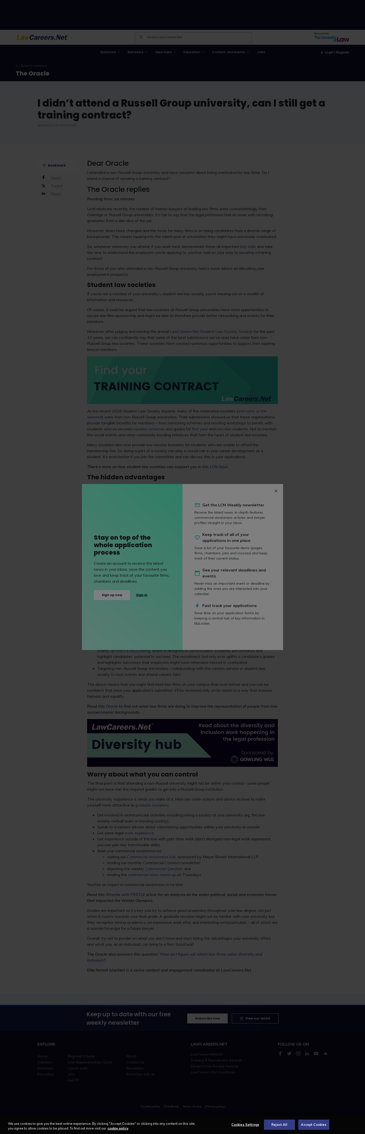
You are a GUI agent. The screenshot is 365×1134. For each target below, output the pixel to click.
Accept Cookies (313, 1125)
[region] (182, 1125)
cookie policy (118, 1129)
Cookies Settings (245, 1125)
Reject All (279, 1125)
